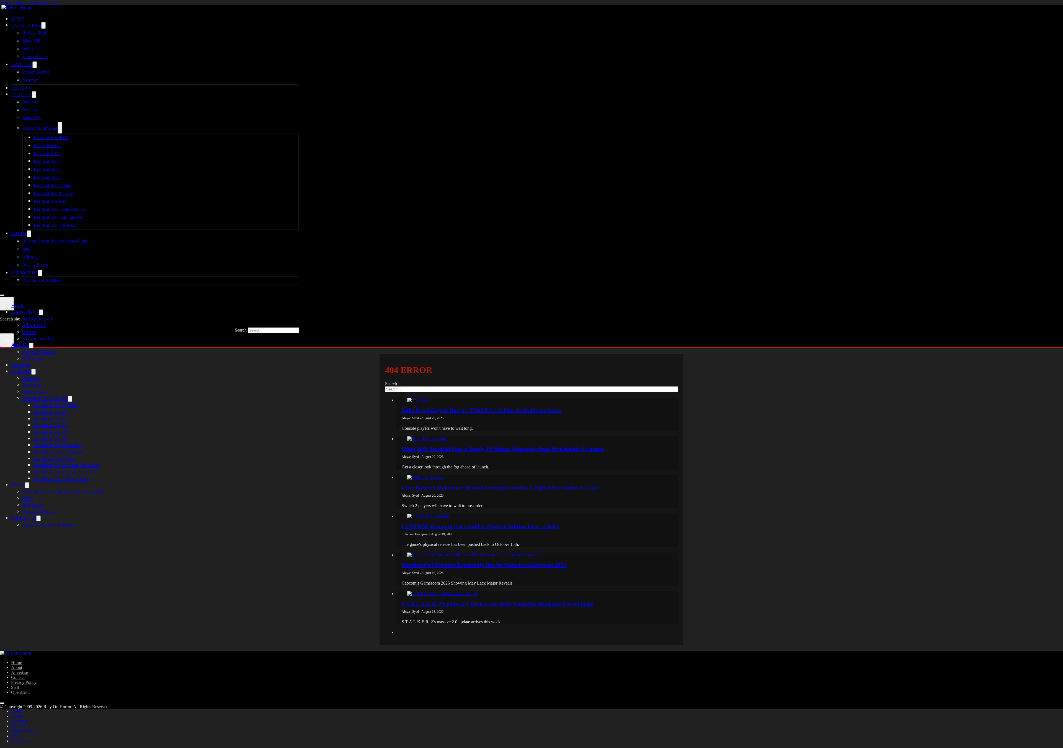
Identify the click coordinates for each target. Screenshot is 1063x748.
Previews (30, 110)
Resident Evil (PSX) (51, 137)
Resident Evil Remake (53, 193)
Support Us (24, 272)
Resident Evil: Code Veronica (60, 209)
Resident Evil (34, 32)
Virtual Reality (35, 56)
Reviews (21, 88)
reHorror (30, 80)
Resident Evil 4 (47, 161)
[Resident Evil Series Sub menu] (60, 128)
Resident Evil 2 (47, 145)
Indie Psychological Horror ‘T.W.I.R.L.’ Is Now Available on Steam (481, 410)
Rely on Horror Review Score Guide (54, 241)
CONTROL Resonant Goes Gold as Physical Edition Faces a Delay (481, 526)
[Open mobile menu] (2, 295)
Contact (18, 677)
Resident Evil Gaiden (52, 185)
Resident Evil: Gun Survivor (59, 217)
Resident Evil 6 (47, 177)
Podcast (29, 102)
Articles (21, 64)
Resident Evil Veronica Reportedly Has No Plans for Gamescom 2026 (484, 565)
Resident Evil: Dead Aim (56, 225)
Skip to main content (18, 2)
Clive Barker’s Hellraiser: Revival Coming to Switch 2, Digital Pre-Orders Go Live (501, 487)
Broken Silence (35, 72)
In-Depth (21, 94)
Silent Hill (31, 40)
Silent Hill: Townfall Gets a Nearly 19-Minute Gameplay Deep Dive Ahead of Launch (503, 449)
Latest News (26, 25)
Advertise (30, 256)
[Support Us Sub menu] (40, 273)
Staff (26, 248)
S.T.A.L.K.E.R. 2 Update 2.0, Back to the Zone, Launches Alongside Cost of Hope (498, 604)
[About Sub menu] (29, 233)
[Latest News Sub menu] (43, 25)
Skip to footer (49, 2)
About (19, 233)
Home (17, 19)
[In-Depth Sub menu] (34, 94)
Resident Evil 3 (47, 153)
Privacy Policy (35, 264)
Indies (27, 48)
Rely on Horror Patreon (43, 280)
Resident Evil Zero (50, 201)
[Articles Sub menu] (34, 64)
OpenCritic (20, 692)
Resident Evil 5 (47, 169)
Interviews (31, 117)
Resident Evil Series (40, 128)
